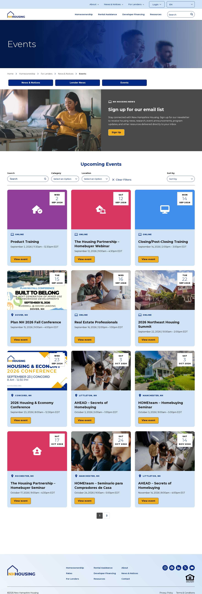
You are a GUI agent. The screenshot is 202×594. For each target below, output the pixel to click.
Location (86, 173)
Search (11, 173)
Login (155, 4)
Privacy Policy (166, 593)
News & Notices (112, 4)
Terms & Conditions (185, 593)
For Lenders (135, 4)
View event (20, 259)
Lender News (77, 82)
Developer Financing (133, 14)
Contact (125, 578)
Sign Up (118, 133)
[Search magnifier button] (192, 14)
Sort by (171, 173)
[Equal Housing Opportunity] (190, 578)
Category (56, 173)
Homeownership (84, 14)
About (93, 4)
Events (124, 82)
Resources (155, 14)
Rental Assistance (107, 14)
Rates (69, 573)
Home (10, 74)
